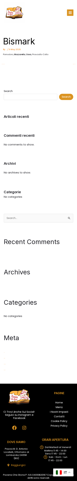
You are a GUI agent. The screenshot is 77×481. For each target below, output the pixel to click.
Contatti (59, 416)
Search (8, 91)
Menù (59, 407)
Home (59, 402)
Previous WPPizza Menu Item (3, 64)
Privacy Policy (59, 426)
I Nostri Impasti (59, 412)
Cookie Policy (59, 421)
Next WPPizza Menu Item (74, 64)
